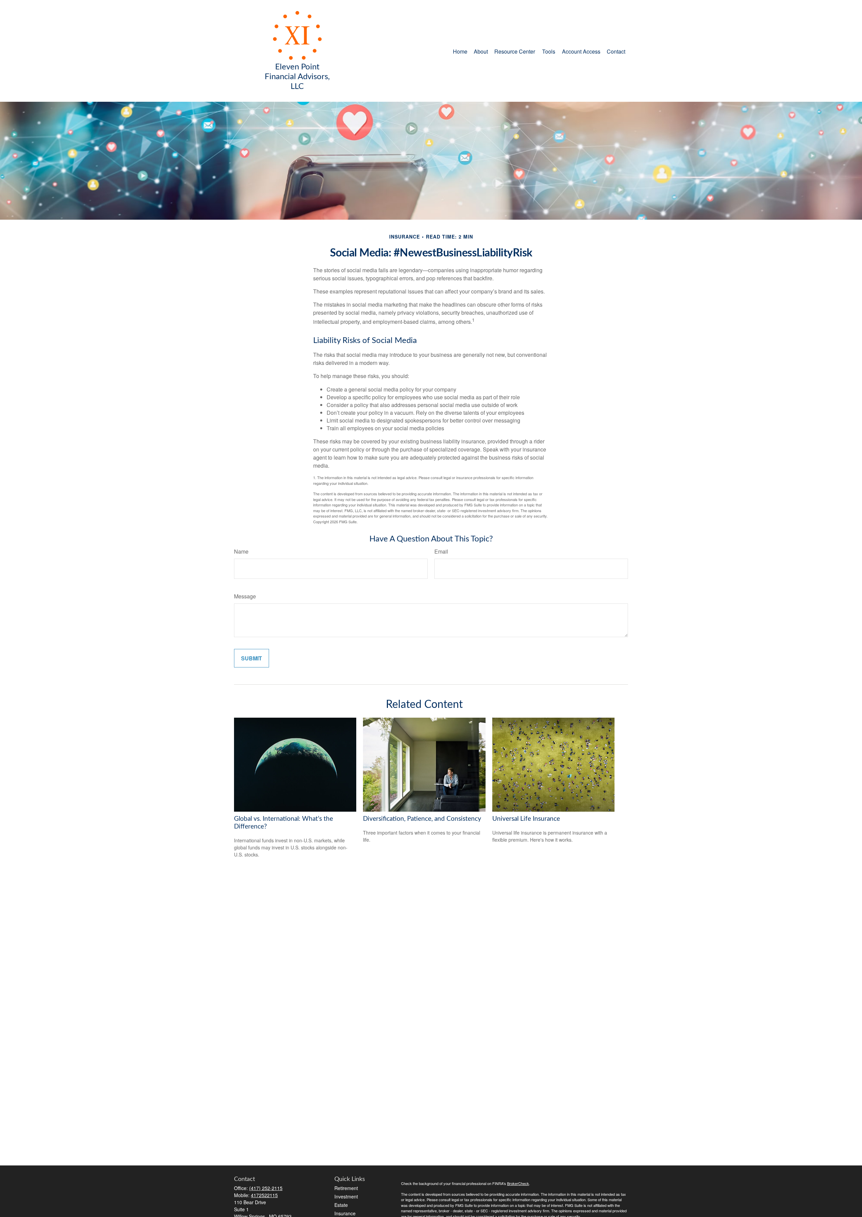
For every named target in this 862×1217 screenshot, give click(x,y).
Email (441, 551)
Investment (346, 1196)
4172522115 (264, 1195)
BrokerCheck (518, 1183)
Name (241, 551)
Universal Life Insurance (526, 819)
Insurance (345, 1213)
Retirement (346, 1188)
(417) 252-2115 (266, 1188)
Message (245, 596)
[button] (460, 51)
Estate (341, 1205)
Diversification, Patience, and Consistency (422, 819)
